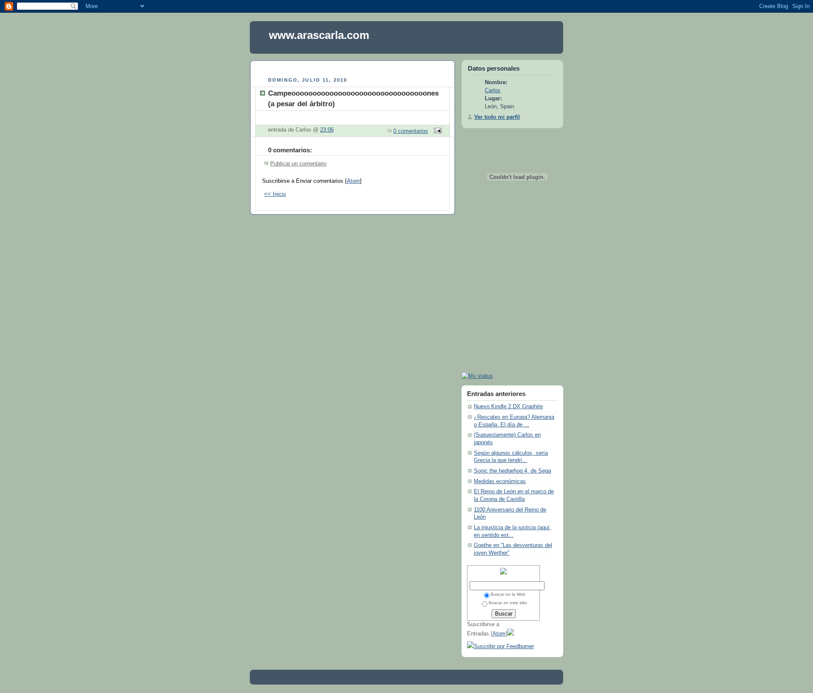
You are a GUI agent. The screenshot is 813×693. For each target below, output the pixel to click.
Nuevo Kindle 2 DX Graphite (508, 407)
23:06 (327, 130)
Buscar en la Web (508, 594)
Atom (353, 181)
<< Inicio (275, 194)
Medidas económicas (500, 481)
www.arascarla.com (319, 35)
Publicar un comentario (298, 164)
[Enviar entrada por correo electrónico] (436, 131)
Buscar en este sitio (508, 602)
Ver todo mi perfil (497, 117)
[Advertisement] (353, 67)
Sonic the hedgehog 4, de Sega (512, 471)
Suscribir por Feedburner (504, 646)
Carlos (493, 91)
